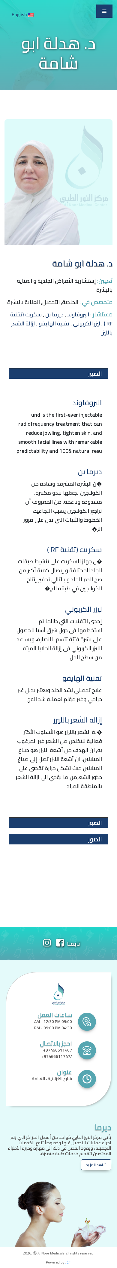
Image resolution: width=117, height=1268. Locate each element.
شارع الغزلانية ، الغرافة (52, 1079)
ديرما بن (54, 314)
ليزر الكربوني (86, 323)
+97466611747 (55, 1056)
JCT (68, 1262)
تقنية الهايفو (54, 323)
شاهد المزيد (96, 1164)
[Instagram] (47, 944)
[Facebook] (60, 944)
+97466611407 (57, 1050)
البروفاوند (78, 314)
